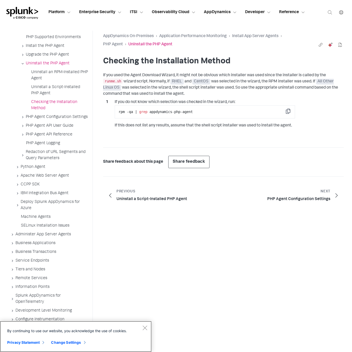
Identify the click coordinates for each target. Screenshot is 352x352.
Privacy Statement (23, 342)
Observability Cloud (170, 12)
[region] (76, 336)
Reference (289, 12)
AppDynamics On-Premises (128, 36)
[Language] (341, 12)
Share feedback (189, 162)
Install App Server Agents (255, 36)
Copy (292, 113)
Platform (56, 12)
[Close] (144, 327)
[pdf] (340, 44)
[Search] (329, 12)
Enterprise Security (97, 12)
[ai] (330, 44)
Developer (255, 12)
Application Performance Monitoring (193, 36)
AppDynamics (217, 12)
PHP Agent (113, 44)
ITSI (133, 12)
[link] (320, 44)
